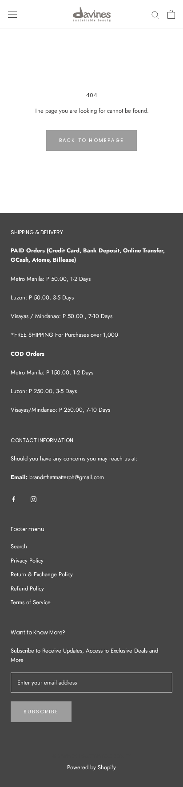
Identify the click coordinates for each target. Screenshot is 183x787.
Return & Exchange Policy (42, 574)
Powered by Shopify (91, 767)
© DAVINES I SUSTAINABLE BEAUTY (91, 755)
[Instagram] (33, 498)
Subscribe (41, 711)
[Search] (155, 14)
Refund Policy (27, 588)
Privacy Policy (27, 560)
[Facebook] (13, 498)
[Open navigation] (12, 14)
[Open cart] (171, 14)
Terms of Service (31, 602)
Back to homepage (91, 140)
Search (19, 546)
